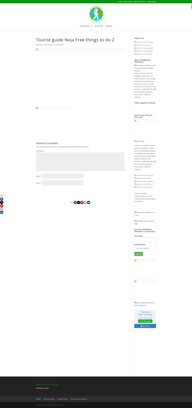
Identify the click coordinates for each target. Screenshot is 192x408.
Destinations (85, 26)
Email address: (139, 244)
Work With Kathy (139, 2)
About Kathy (128, 2)
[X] (78, 202)
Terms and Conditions (79, 399)
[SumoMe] (88, 202)
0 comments (59, 45)
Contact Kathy (151, 2)
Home (120, 2)
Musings (109, 26)
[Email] (85, 202)
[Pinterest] (82, 202)
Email (38, 183)
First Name (138, 236)
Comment (40, 151)
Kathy (40, 45)
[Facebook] (75, 202)
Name (39, 176)
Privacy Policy (62, 399)
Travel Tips (99, 26)
